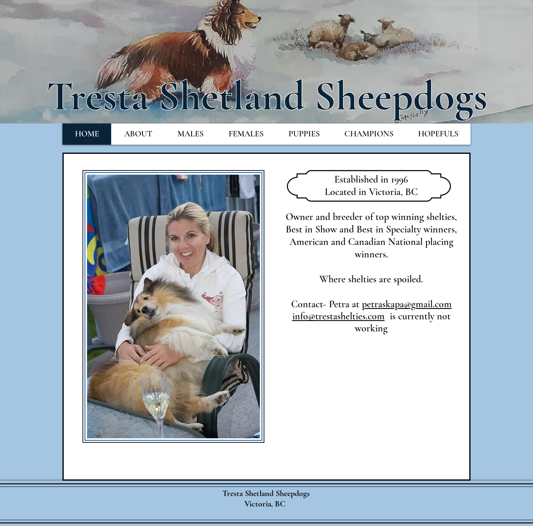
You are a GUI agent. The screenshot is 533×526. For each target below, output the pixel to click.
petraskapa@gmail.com (407, 304)
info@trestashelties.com (338, 316)
